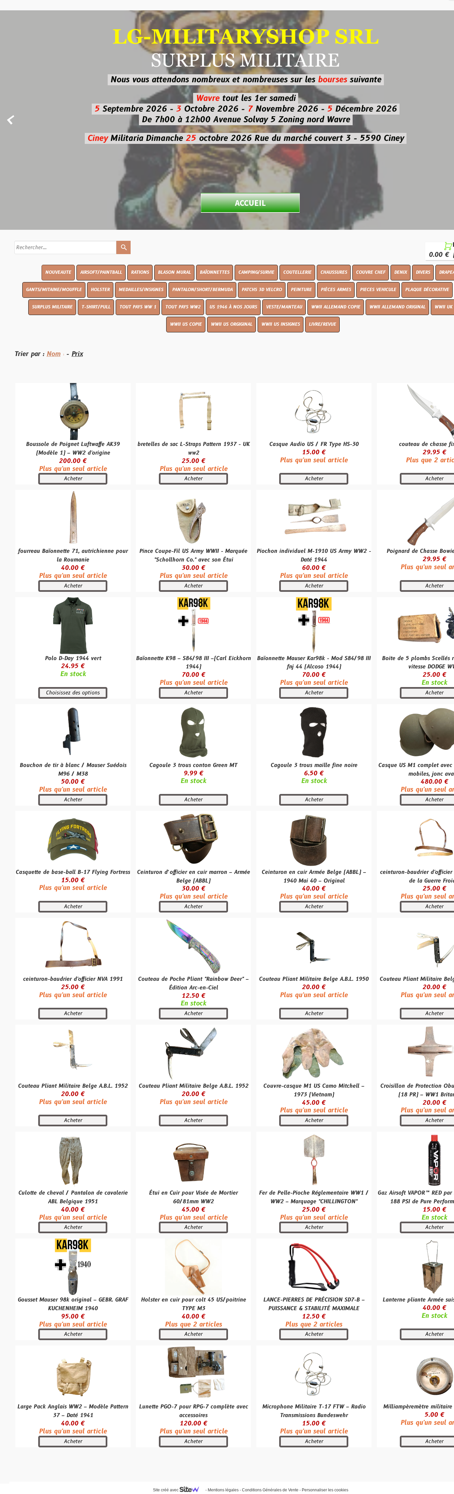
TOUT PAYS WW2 (182, 307)
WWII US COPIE (186, 324)
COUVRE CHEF (370, 272)
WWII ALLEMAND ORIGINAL (397, 307)
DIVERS (423, 272)
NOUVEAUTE (58, 272)
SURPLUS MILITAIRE (52, 307)
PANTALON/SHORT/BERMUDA (202, 290)
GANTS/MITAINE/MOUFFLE (54, 290)
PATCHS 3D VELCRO (262, 290)
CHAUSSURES (333, 272)
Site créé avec (166, 1490)
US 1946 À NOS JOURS (233, 307)
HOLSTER (100, 290)
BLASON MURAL (174, 272)
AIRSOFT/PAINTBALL (101, 272)
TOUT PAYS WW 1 (137, 307)
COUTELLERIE (297, 272)
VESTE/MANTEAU (284, 307)
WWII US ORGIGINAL (231, 324)
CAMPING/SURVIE (256, 272)
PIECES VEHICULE (378, 290)
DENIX (400, 272)
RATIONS (140, 272)
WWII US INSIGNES (280, 324)
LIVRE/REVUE (322, 324)
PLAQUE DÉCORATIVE (427, 290)
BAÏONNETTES (214, 272)
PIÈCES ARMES (336, 290)
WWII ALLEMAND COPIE (335, 307)
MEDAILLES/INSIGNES (141, 290)
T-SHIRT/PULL (95, 307)
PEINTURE (301, 290)
